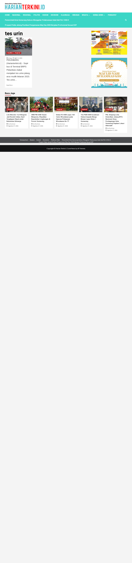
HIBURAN (75, 15)
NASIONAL (16, 15)
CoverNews (71, 148)
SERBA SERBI (98, 15)
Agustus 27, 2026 (13, 126)
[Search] (126, 20)
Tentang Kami (24, 140)
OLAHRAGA (65, 15)
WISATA (85, 15)
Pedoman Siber (55, 140)
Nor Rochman (11, 124)
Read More (9, 85)
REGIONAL (27, 15)
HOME (7, 15)
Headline (10, 53)
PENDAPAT (112, 15)
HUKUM (45, 15)
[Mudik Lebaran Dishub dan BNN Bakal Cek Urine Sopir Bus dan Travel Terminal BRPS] (18, 46)
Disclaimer (46, 140)
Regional (17, 53)
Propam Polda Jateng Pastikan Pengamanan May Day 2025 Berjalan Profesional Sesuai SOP (41, 25)
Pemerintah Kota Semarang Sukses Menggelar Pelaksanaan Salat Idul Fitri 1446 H (37, 20)
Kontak (39, 140)
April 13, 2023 (18, 58)
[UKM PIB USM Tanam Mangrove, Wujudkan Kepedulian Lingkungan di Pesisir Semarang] (41, 104)
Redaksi (32, 140)
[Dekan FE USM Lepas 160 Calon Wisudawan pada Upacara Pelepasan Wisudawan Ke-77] (66, 104)
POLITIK (37, 15)
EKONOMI (54, 15)
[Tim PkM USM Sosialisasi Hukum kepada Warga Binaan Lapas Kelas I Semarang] (90, 104)
